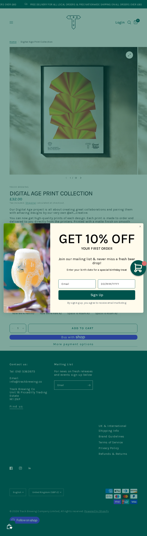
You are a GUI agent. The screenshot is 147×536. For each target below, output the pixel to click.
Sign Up (97, 295)
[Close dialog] (140, 226)
